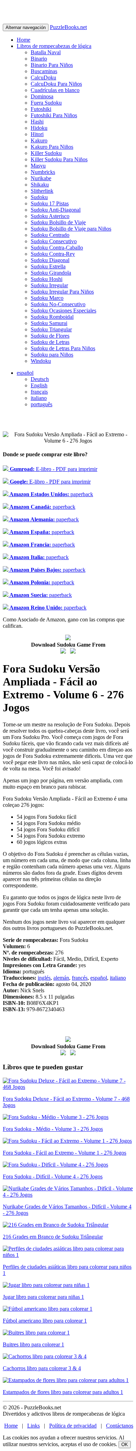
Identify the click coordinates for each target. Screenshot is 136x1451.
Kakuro (39, 140)
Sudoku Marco (47, 298)
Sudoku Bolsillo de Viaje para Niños (71, 229)
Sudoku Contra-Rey (53, 254)
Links (33, 1426)
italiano (39, 398)
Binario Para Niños (52, 65)
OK (124, 1444)
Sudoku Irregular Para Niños (62, 292)
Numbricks (43, 172)
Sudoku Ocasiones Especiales (63, 311)
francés (80, 978)
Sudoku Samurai (49, 323)
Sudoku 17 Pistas (50, 203)
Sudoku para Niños (52, 355)
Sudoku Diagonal (50, 260)
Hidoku (39, 128)
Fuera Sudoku (46, 103)
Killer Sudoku (46, 153)
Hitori (37, 134)
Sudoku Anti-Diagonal (56, 210)
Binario (39, 59)
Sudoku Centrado (50, 235)
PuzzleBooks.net (68, 27)
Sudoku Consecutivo (54, 241)
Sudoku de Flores (50, 336)
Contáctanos (119, 1426)
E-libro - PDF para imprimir (52, 469)
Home (23, 40)
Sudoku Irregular (49, 285)
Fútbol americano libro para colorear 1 (45, 1321)
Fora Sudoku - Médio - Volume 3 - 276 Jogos (53, 1129)
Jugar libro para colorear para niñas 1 (43, 1297)
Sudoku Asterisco (50, 216)
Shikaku (40, 185)
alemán (61, 978)
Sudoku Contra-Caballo (57, 248)
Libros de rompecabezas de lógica (54, 46)
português (41, 404)
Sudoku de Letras (50, 342)
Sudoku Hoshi (46, 279)
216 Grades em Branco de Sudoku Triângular (53, 1237)
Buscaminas (44, 71)
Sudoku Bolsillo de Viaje (58, 222)
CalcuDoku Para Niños (56, 84)
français (39, 392)
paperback (50, 494)
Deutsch (40, 379)
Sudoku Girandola (51, 273)
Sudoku (39, 197)
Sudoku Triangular (51, 329)
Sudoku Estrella (48, 266)
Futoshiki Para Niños (54, 115)
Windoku (41, 361)
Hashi (37, 122)
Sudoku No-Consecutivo (58, 304)
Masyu (38, 166)
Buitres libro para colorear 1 (33, 1344)
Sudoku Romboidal (52, 317)
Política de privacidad (73, 1426)
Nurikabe (41, 178)
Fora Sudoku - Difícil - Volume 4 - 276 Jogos (53, 1176)
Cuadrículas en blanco (55, 90)
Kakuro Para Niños (52, 147)
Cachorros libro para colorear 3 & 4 (42, 1368)
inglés (44, 978)
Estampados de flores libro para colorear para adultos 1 (63, 1392)
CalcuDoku (43, 77)
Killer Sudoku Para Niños (59, 159)
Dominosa (42, 96)
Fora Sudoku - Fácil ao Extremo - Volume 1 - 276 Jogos (64, 1153)
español (25, 373)
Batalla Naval (46, 52)
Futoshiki (41, 109)
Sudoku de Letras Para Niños (63, 348)
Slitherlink (42, 191)
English (39, 385)
